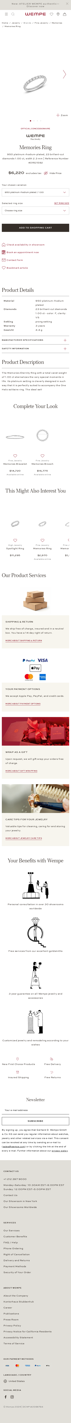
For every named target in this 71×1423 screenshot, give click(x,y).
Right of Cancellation (16, 1254)
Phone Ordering (13, 1248)
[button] (20, 252)
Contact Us (10, 1195)
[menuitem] (6, 14)
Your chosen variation (14, 185)
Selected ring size (12, 203)
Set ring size (61, 203)
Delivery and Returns (16, 1260)
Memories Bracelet (15, 464)
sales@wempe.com (14, 1146)
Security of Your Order (17, 1272)
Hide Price (56, 173)
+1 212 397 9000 (15, 1179)
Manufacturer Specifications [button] (22, 340)
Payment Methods (14, 1266)
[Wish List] (51, 14)
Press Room (11, 1319)
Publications (11, 1313)
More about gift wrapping (21, 771)
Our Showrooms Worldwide (20, 1207)
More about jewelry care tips (23, 838)
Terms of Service (13, 1343)
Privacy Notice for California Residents (27, 1331)
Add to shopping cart (35, 227)
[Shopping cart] (64, 14)
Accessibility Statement (18, 1337)
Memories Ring (42, 548)
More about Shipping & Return (23, 641)
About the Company (15, 1295)
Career (7, 1307)
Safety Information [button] (15, 348)
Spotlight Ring (15, 548)
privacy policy (60, 1150)
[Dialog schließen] (68, 4)
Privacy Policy (12, 1325)
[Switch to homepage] (35, 14)
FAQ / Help (10, 1242)
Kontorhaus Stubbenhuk (18, 1301)
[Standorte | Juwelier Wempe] (58, 14)
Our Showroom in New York (20, 1201)
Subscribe (36, 1121)
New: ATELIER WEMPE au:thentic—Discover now (35, 5)
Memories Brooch (42, 464)
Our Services (11, 1230)
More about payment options (22, 704)
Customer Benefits (15, 1236)
